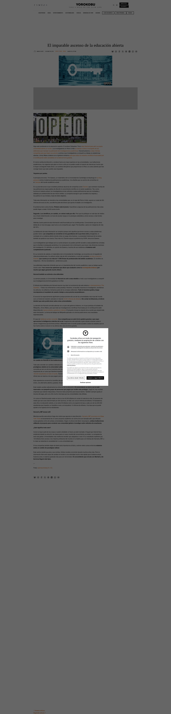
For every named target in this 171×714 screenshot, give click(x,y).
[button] (85, 355)
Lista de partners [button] (71, 365)
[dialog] (85, 357)
